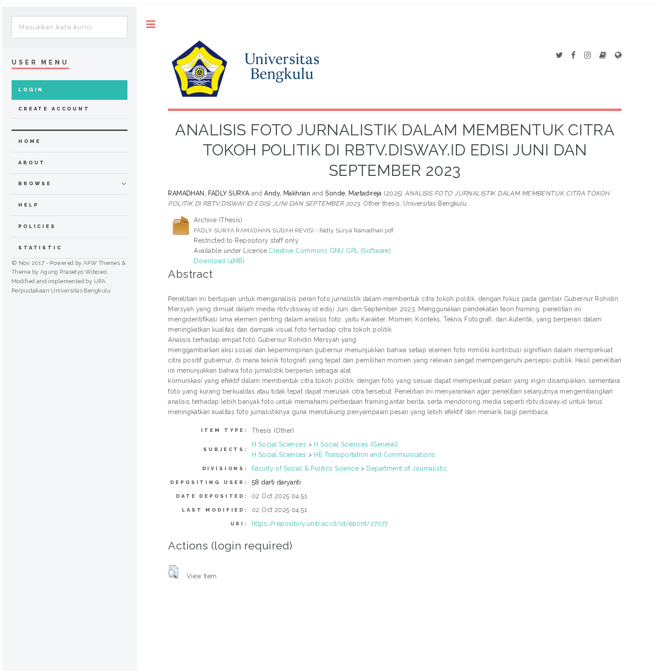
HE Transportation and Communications (374, 454)
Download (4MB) (219, 260)
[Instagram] (587, 55)
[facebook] (573, 55)
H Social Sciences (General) (356, 444)
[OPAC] (602, 55)
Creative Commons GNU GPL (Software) (330, 250)
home (29, 141)
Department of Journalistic (406, 468)
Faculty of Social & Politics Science (305, 468)
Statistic (40, 248)
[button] (173, 571)
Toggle (151, 24)
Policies (37, 226)
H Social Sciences (279, 444)
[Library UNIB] (618, 55)
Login (31, 90)
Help (28, 205)
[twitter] (559, 55)
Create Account (54, 109)
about (31, 163)
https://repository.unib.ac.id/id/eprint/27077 (320, 523)
